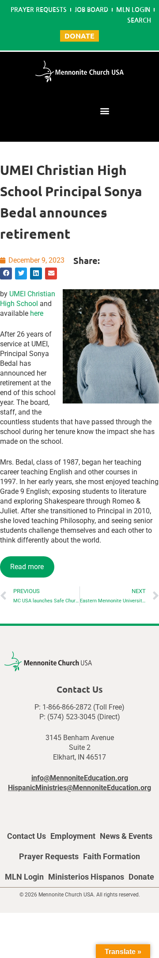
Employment (72, 836)
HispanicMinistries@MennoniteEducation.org (79, 787)
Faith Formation (111, 856)
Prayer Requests (39, 10)
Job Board (91, 10)
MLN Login (133, 10)
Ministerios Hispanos (86, 876)
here (36, 313)
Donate (141, 876)
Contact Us (26, 836)
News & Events (126, 836)
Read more (27, 566)
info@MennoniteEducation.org (79, 778)
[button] (104, 110)
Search (139, 20)
